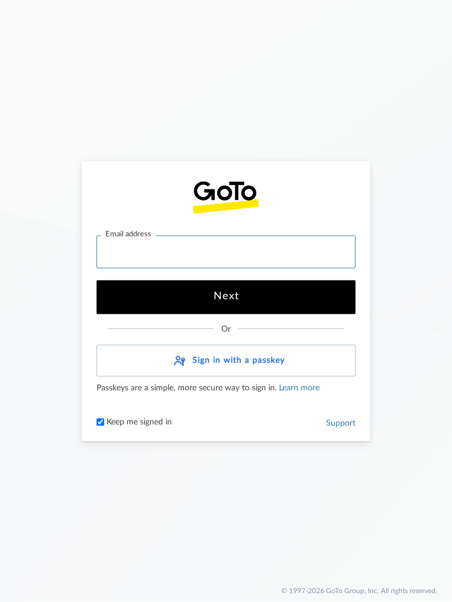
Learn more (298, 388)
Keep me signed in (138, 423)
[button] (226, 361)
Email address (128, 234)
